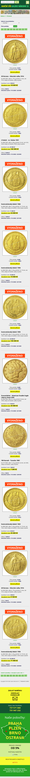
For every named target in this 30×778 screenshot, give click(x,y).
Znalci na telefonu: (15, 708)
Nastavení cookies (25, 681)
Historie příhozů (15, 72)
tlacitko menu (27, 2)
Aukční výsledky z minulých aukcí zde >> (12, 673)
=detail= (15, 65)
